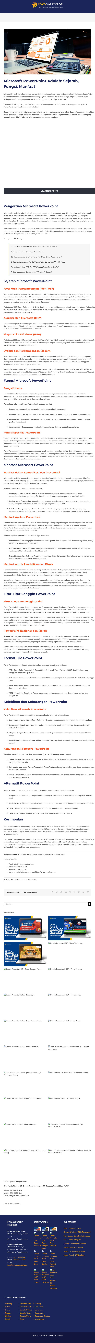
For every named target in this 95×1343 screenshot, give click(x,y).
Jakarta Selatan (26, 1310)
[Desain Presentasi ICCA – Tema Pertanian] (25, 1057)
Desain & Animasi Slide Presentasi (77, 1232)
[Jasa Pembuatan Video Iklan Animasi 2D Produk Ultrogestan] (69, 1057)
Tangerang (39, 1313)
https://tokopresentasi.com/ (45, 872)
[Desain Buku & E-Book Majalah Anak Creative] (25, 1109)
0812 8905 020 (16, 1190)
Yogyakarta (39, 1319)
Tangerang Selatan (42, 1316)
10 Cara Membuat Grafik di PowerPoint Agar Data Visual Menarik (36, 257)
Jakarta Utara (25, 1316)
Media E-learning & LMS (73, 1247)
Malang (38, 1304)
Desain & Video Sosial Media (75, 1244)
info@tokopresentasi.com (19, 1196)
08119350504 (21, 867)
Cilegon (8, 1313)
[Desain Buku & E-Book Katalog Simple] (69, 1109)
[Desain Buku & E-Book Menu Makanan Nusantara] (69, 1083)
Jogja (22, 1319)
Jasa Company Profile (72, 1228)
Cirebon (8, 1316)
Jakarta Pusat (25, 1307)
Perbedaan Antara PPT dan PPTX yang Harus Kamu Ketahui (35, 267)
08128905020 (21, 869)
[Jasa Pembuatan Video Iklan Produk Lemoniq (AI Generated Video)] (69, 1135)
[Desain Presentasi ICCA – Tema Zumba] (69, 1006)
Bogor (7, 1310)
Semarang (39, 1307)
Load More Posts (49, 191)
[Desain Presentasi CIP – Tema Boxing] (25, 928)
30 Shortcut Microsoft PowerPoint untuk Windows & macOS (34, 247)
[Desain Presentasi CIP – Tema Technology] (69, 954)
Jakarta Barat (25, 1304)
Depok (7, 1319)
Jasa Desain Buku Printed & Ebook (77, 1236)
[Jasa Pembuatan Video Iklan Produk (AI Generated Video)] (25, 1161)
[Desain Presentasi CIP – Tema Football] (69, 928)
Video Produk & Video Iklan (74, 1255)
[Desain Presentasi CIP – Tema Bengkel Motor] (25, 980)
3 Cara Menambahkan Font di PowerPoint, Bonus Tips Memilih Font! (38, 262)
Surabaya (38, 1310)
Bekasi (7, 1307)
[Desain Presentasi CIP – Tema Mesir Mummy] (25, 954)
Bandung (8, 1304)
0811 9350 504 (16, 1193)
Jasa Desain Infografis (72, 1240)
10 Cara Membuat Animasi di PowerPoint (27, 252)
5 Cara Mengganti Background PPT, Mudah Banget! (31, 272)
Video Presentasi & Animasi (74, 1251)
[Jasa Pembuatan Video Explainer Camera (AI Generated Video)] (25, 1083)
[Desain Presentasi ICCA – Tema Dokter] (69, 1032)
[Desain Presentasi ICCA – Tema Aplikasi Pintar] (25, 1032)
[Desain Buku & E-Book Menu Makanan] (25, 1135)
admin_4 (9, 879)
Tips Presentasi (31, 879)
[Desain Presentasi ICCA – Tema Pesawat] (69, 980)
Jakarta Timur (25, 1313)
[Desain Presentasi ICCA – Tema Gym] (25, 1006)
